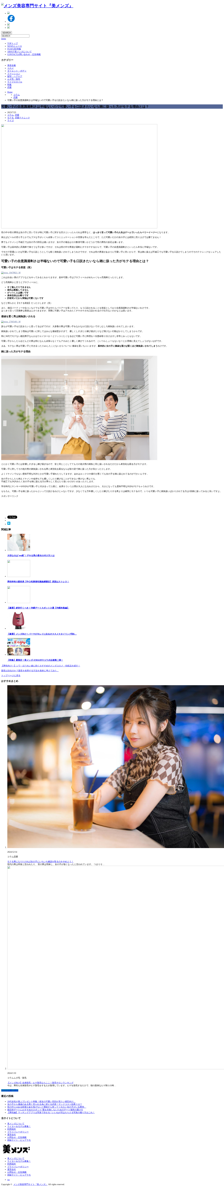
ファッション (13, 74)
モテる (10, 118)
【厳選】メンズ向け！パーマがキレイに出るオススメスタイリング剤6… (42, 634)
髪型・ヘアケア (14, 76)
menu (3, 39)
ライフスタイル (14, 82)
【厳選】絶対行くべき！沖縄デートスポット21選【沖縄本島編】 (38, 608)
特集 (14, 49)
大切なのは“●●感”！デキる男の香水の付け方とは (31, 555)
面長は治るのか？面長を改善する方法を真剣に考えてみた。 (30, 670)
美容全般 (11, 65)
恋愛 (9, 87)
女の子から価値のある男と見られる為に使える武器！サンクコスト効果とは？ (44, 1104)
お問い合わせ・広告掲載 (24, 54)
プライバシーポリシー (18, 1132)
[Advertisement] (25, 505)
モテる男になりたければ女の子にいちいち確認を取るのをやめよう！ (40, 861)
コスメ (10, 68)
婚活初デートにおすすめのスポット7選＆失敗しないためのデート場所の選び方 (45, 1110)
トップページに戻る (10, 675)
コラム (16, 95)
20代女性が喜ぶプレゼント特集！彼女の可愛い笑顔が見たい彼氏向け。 (41, 1101)
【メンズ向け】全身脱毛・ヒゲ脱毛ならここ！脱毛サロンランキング (40, 1083)
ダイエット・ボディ (17, 71)
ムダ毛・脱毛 (13, 79)
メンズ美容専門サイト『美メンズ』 (30, 1184)
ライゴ (10, 120)
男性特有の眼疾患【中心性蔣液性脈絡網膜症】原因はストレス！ (38, 581)
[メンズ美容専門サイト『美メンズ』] (37, 5)
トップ (12, 43)
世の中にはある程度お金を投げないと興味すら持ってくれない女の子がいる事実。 (46, 1107)
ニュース (14, 46)
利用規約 (11, 1129)
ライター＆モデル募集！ (19, 1126)
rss (8, 1180)
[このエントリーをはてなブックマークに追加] (8, 524)
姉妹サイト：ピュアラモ (19, 1140)
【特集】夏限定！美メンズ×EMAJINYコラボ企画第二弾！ (35, 660)
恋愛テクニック (22, 118)
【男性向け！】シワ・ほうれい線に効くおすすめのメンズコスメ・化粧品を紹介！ (40, 666)
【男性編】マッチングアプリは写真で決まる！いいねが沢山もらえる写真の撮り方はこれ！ (51, 1112)
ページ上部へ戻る (9, 1090)
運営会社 (11, 1135)
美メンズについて (19, 52)
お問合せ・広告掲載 (17, 1137)
